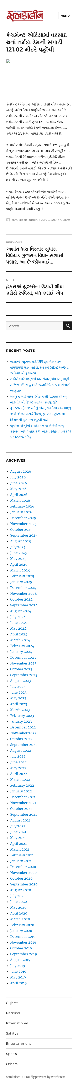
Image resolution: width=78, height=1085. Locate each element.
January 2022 (21, 791)
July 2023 (17, 686)
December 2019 (23, 936)
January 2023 (21, 721)
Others (11, 1064)
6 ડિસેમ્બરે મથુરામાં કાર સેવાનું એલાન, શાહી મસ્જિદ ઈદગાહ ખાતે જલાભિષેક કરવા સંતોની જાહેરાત (40, 385)
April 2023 (18, 704)
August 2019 (20, 960)
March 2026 (20, 500)
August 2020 (20, 890)
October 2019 (21, 948)
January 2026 (21, 512)
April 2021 (18, 843)
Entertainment (18, 1044)
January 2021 (20, 861)
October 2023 (21, 669)
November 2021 (23, 803)
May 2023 (18, 698)
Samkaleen (13, 1077)
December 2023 (23, 657)
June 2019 (18, 971)
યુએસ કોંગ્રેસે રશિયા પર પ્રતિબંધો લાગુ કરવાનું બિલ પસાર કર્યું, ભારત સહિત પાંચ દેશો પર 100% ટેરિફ (40, 431)
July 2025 (18, 547)
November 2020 (23, 872)
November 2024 (23, 593)
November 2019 (23, 942)
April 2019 (18, 983)
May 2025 (18, 559)
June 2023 (18, 692)
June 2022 (18, 762)
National (13, 1013)
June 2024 (18, 622)
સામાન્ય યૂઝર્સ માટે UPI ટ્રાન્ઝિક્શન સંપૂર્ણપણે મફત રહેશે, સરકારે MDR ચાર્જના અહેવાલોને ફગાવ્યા (39, 367)
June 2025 (18, 553)
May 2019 (18, 977)
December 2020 (23, 867)
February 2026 (22, 506)
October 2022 (21, 739)
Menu (65, 15)
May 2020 (18, 907)
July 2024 (18, 617)
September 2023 (23, 675)
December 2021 (22, 797)
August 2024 (20, 611)
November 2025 (23, 524)
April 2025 (18, 564)
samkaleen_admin (25, 219)
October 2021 (21, 809)
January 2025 (21, 582)
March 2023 (20, 710)
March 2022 (20, 779)
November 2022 (23, 733)
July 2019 (17, 966)
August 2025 (20, 541)
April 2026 (18, 495)
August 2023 (20, 681)
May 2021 (18, 838)
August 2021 (20, 820)
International (17, 1023)
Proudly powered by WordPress (45, 1077)
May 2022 (18, 768)
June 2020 (18, 902)
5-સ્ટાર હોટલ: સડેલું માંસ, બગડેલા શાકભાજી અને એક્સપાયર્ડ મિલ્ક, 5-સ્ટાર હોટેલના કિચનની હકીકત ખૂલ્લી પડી (40, 414)
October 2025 (21, 529)
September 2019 (23, 954)
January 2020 (21, 931)
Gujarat (65, 219)
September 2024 (23, 605)
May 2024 (18, 628)
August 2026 (20, 471)
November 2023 (23, 663)
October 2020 (21, 878)
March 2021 (19, 849)
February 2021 (21, 855)
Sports (11, 1054)
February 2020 (22, 925)
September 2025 (23, 535)
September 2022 (23, 745)
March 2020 (20, 919)
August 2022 (20, 750)
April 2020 (18, 913)
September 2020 (23, 884)
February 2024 (22, 646)
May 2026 (18, 489)
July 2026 (18, 477)
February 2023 (22, 716)
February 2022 (22, 785)
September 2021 (23, 814)
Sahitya (12, 1033)
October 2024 (21, 599)
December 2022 (23, 727)
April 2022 (18, 774)
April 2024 (18, 634)
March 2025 (20, 570)
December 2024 (23, 588)
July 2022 (18, 756)
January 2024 (21, 652)
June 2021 (18, 832)
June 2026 (18, 483)
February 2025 (22, 576)
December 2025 (23, 518)
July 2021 (17, 826)
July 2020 (18, 896)
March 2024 (20, 640)
